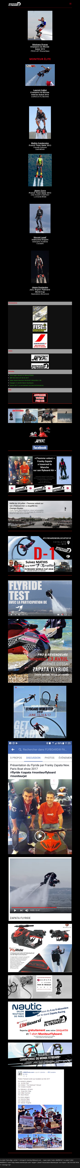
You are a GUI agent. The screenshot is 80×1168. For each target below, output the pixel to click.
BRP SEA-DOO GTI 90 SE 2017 (19, 378)
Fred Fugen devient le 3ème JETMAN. (22, 375)
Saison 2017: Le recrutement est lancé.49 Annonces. (27, 385)
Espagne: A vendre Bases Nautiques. (22, 383)
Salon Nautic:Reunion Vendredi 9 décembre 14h (25, 380)
